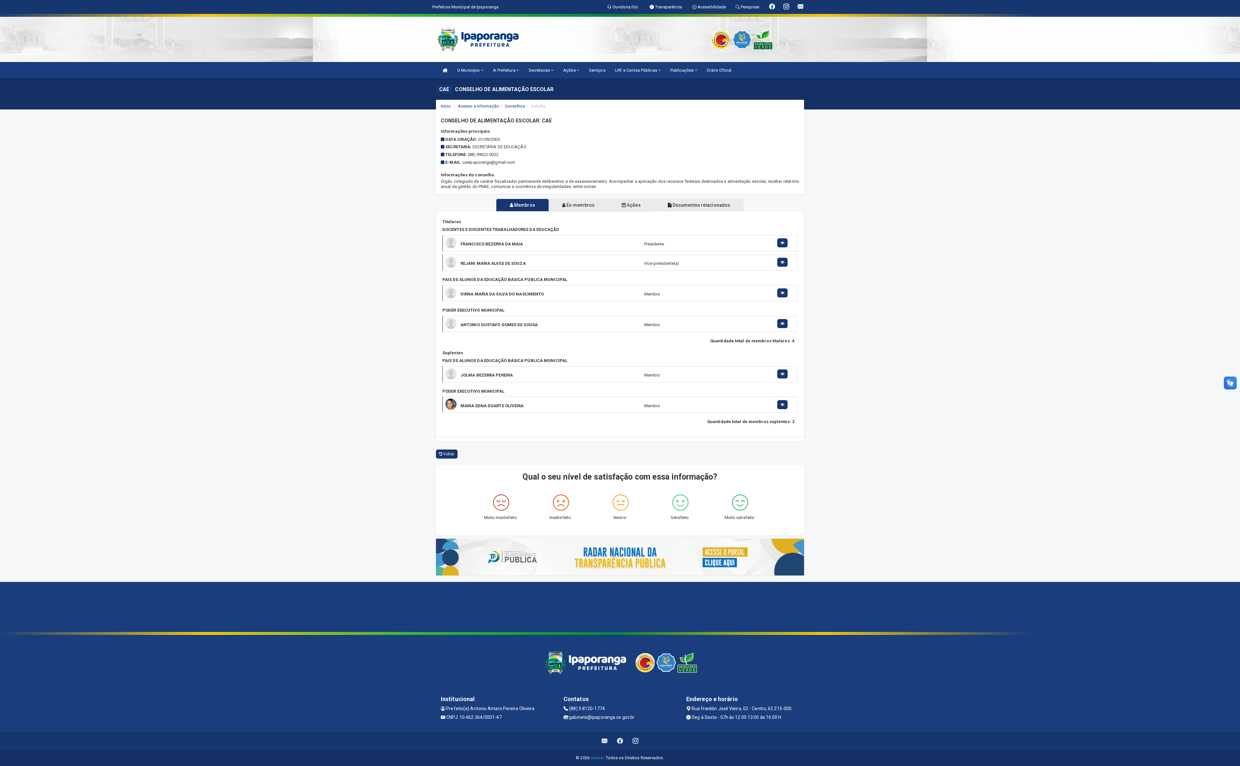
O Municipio (469, 70)
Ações (570, 70)
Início (446, 106)
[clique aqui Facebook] (620, 741)
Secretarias (540, 70)
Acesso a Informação (478, 106)
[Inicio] (445, 70)
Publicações (682, 70)
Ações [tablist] (633, 205)
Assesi (597, 757)
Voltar (448, 454)
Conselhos (515, 106)
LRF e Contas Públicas (636, 70)
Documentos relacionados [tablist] (701, 205)
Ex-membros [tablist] (579, 205)
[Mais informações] (782, 242)
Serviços (597, 70)
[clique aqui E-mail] (604, 741)
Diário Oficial (719, 70)
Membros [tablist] (524, 205)
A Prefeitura (504, 70)
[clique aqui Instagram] (635, 741)
